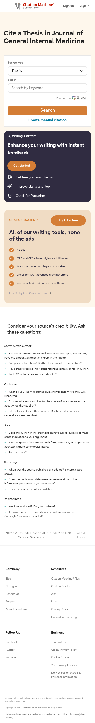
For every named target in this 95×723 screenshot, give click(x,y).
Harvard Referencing (64, 617)
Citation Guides (60, 586)
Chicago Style (59, 609)
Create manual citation (47, 120)
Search (12, 80)
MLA (54, 601)
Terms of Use (59, 642)
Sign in (84, 6)
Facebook (12, 642)
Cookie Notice (60, 657)
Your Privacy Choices (64, 665)
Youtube (11, 657)
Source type (15, 62)
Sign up (68, 6)
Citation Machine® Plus (65, 578)
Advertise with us (16, 609)
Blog (8, 578)
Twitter (10, 650)
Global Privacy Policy (64, 650)
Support (10, 601)
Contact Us (12, 594)
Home (10, 533)
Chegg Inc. (12, 586)
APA (53, 594)
